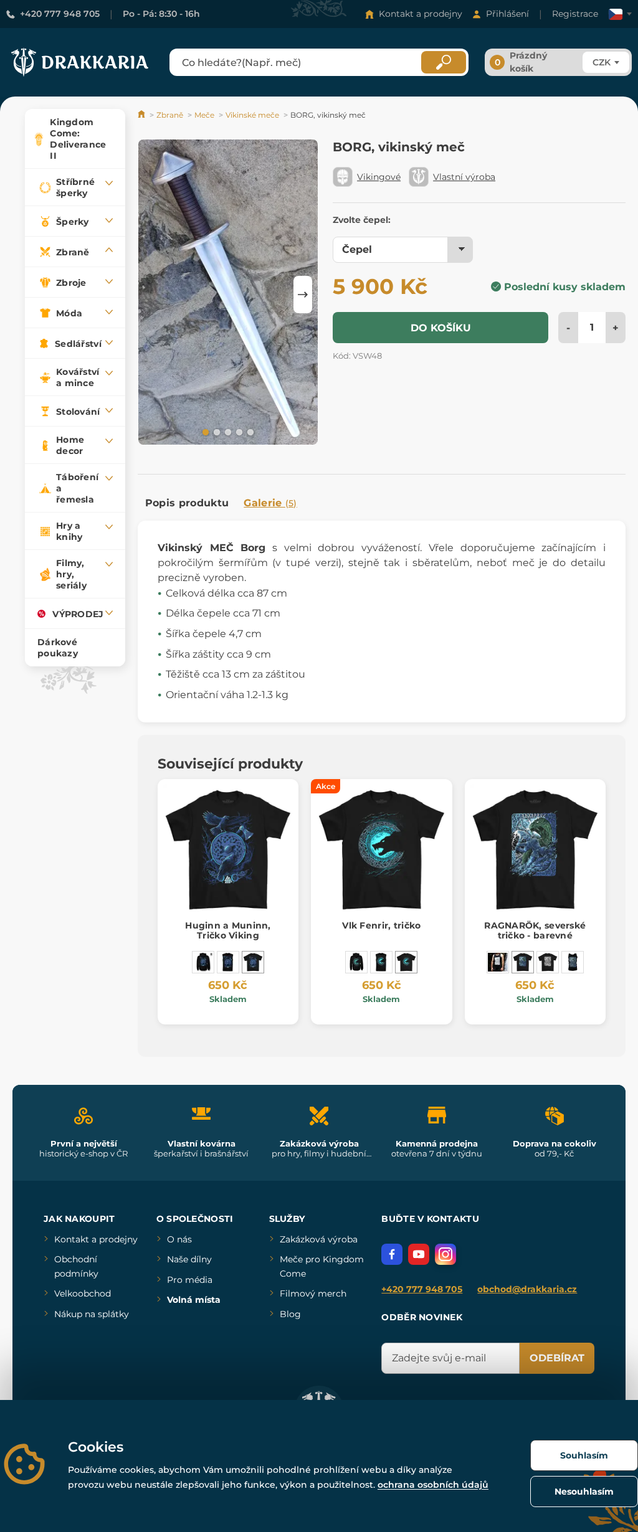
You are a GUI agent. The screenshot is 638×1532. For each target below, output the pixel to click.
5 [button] (249, 431)
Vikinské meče (252, 115)
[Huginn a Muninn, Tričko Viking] (253, 962)
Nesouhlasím (584, 1491)
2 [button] (215, 431)
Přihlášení (507, 13)
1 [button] (204, 431)
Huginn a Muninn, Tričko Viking (227, 931)
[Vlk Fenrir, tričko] (406, 962)
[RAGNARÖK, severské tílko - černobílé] (498, 962)
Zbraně (169, 115)
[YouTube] (418, 1254)
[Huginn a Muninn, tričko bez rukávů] (228, 962)
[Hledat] (443, 62)
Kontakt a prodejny (420, 13)
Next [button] (302, 294)
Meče (204, 115)
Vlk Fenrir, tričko (381, 925)
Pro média (189, 1279)
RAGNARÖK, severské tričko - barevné (535, 931)
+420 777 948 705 (60, 13)
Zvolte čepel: (362, 219)
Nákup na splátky (91, 1314)
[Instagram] (445, 1254)
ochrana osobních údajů (433, 1484)
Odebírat (557, 1358)
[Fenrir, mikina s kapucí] (356, 962)
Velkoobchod (82, 1293)
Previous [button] (153, 294)
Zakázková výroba (319, 1239)
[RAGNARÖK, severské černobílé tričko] (547, 962)
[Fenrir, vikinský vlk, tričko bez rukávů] (381, 962)
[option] (228, 293)
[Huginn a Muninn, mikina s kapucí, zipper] (203, 962)
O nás (179, 1239)
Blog (290, 1314)
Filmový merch (313, 1293)
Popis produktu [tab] (187, 503)
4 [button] (238, 431)
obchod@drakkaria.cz (527, 1289)
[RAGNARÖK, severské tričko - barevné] (523, 962)
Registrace (575, 13)
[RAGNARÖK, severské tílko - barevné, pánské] (572, 962)
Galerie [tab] (270, 503)
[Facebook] (391, 1254)
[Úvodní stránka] (142, 115)
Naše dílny (189, 1259)
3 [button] (226, 431)
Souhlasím (584, 1455)
